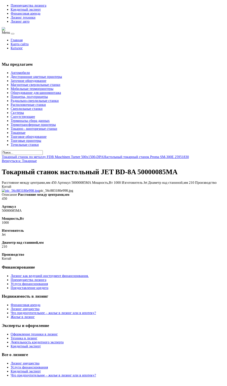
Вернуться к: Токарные (19, 161)
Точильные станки (25, 144)
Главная (17, 40)
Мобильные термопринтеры (32, 89)
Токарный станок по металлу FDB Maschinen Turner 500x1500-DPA (53, 157)
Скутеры (17, 113)
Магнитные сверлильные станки (35, 85)
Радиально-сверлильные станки (35, 101)
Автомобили (20, 73)
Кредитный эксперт (26, 9)
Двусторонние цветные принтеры (36, 77)
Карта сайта (20, 44)
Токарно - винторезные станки (34, 129)
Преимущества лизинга (28, 5)
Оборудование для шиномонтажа (36, 93)
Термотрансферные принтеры (33, 125)
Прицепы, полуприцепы (29, 97)
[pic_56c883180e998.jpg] (20, 190)
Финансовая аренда (25, 13)
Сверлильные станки (27, 109)
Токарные (18, 133)
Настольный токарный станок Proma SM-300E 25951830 (146, 157)
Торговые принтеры (26, 141)
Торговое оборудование (29, 137)
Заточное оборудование (28, 81)
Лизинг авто (20, 21)
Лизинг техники (23, 17)
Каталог (17, 48)
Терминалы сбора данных (30, 121)
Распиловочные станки (28, 105)
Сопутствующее (23, 117)
